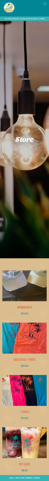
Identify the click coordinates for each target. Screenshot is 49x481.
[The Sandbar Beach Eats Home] (16, 7)
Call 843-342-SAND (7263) (24, 478)
